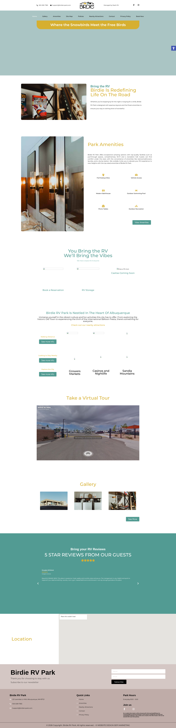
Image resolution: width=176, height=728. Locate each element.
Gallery (44, 16)
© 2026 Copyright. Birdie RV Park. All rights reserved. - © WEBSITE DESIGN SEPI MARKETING (88, 725)
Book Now (140, 16)
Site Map (69, 16)
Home (34, 16)
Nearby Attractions (96, 16)
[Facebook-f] (134, 5)
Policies (81, 16)
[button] (173, 48)
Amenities (57, 16)
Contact (112, 16)
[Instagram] (138, 5)
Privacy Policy (125, 16)
